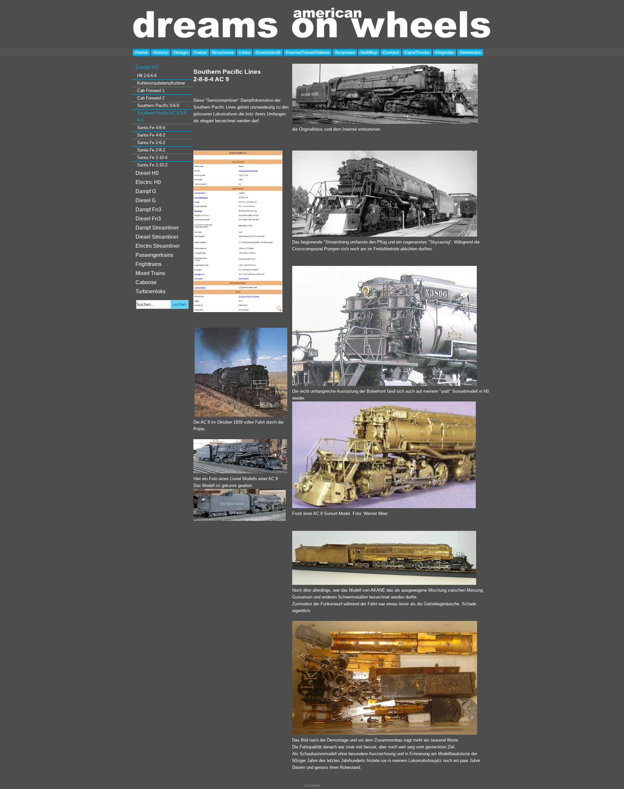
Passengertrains (154, 255)
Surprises (345, 52)
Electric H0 (148, 182)
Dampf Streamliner (157, 227)
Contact (391, 52)
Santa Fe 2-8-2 (151, 150)
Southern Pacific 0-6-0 (158, 105)
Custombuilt (268, 52)
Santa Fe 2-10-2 (152, 165)
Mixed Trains (150, 273)
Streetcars (470, 52)
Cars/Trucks (417, 52)
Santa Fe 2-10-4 (152, 157)
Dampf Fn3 (148, 209)
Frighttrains (149, 264)
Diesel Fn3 (148, 218)
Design (181, 52)
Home (141, 52)
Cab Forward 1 (150, 90)
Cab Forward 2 (150, 98)
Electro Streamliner (158, 246)
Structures (222, 52)
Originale (444, 52)
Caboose (146, 282)
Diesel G (146, 200)
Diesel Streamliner (157, 237)
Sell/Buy (368, 52)
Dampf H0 (147, 67)
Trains (200, 52)
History (160, 52)
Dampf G (146, 191)
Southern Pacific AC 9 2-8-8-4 (162, 117)
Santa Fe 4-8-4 (151, 127)
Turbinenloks (150, 291)
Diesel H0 (147, 173)
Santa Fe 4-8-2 (151, 135)
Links (244, 52)
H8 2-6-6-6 (147, 75)
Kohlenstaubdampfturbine (161, 83)
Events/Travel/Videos (307, 52)
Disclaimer (312, 785)
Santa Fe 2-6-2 (151, 142)
